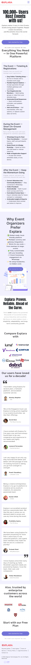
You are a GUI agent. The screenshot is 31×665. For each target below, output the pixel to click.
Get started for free (15, 42)
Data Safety (16, 648)
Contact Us (5, 652)
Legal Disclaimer (22, 650)
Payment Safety (6, 648)
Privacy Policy (12, 650)
